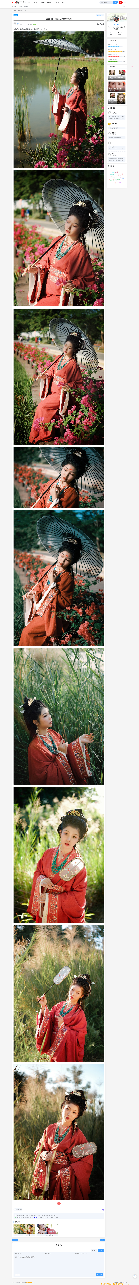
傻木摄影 (116, 24)
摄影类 (14, 7)
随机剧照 (49, 2)
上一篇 (15, 1240)
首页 (28, 2)
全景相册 (42, 2)
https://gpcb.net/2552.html (51, 1217)
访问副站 (34, 1217)
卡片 (125, 2)
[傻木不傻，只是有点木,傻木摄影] (19, 2)
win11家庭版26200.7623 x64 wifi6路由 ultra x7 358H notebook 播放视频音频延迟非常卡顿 (116, 148)
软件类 (26, 7)
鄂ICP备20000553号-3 (120, 1282)
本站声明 (56, 2)
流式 (121, 2)
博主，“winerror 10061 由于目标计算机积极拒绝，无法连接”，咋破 (116, 117)
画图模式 (94, 1250)
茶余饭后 (20, 7)
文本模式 (101, 1250)
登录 (125, 7)
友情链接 (34, 2)
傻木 (18, 23)
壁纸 (63, 2)
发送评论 (99, 1274)
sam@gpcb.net (30, 1282)
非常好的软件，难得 (113, 128)
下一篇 (102, 1240)
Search (115, 2)
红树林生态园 (19, 1209)
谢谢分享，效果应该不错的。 (115, 137)
